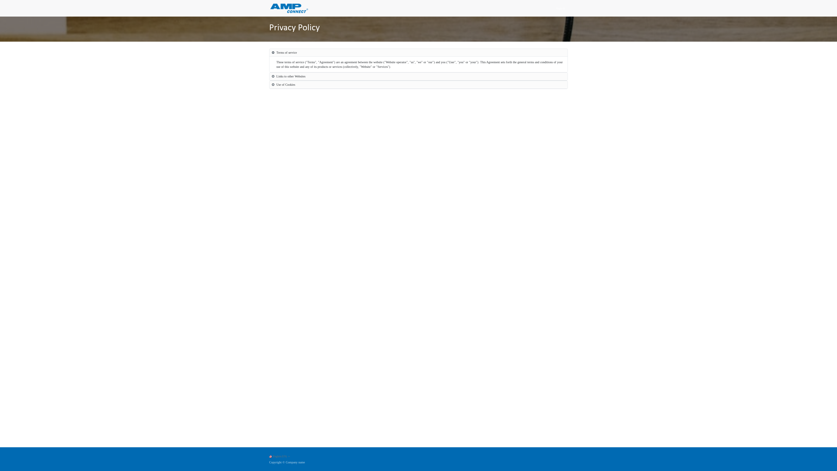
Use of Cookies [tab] (285, 84)
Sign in (560, 8)
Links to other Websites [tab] (290, 76)
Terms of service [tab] (286, 52)
